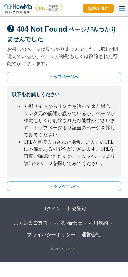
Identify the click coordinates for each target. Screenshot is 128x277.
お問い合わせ (68, 222)
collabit (71, 249)
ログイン (51, 208)
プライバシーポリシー (51, 234)
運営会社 (91, 234)
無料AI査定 (98, 8)
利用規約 (98, 222)
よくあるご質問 (30, 222)
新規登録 (76, 208)
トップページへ (64, 76)
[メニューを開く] (122, 8)
